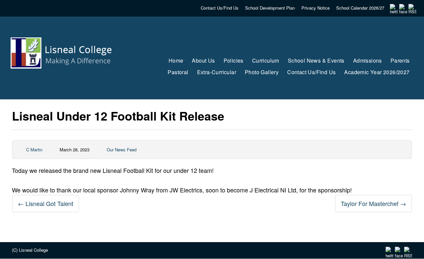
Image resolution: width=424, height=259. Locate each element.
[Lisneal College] (67, 81)
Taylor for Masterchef (373, 203)
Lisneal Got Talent (45, 203)
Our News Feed (121, 149)
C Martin (34, 149)
